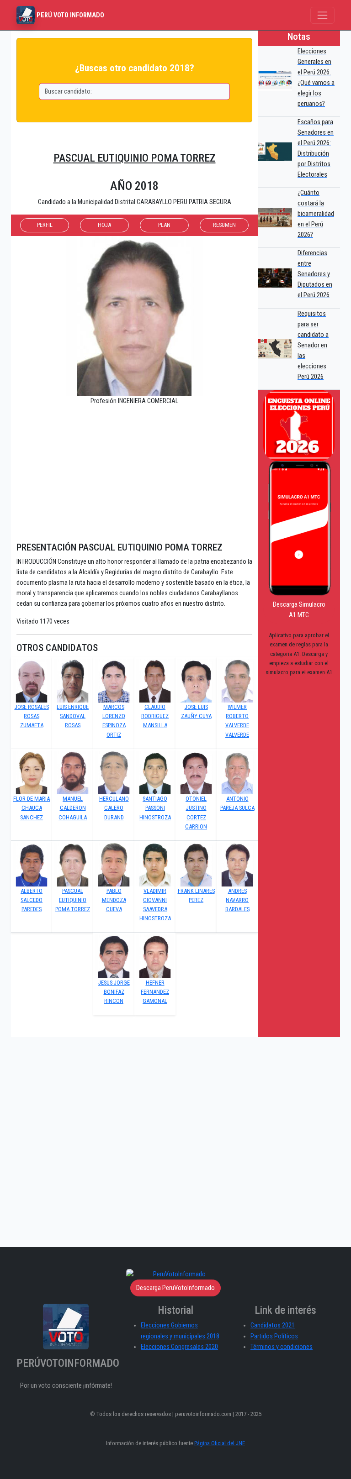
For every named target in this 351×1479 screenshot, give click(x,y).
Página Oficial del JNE (219, 1443)
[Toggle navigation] (322, 15)
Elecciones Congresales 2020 (179, 1347)
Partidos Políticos (274, 1336)
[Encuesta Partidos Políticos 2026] (299, 425)
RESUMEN (224, 224)
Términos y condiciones (281, 1347)
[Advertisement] (134, 477)
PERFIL (45, 224)
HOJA (104, 224)
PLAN (164, 224)
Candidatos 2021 (272, 1325)
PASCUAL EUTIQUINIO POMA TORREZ (134, 158)
